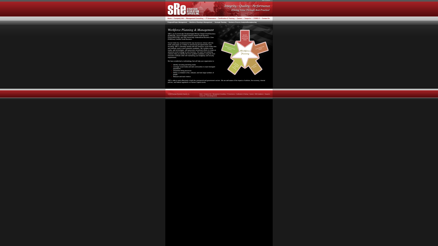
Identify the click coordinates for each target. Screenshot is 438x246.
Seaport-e (247, 18)
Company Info (179, 18)
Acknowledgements (212, 95)
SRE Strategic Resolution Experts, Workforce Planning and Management (183, 9)
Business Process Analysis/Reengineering (243, 22)
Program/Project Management (177, 22)
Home (170, 18)
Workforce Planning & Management (200, 22)
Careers (239, 18)
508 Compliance (259, 94)
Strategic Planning (220, 22)
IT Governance (211, 18)
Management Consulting (194, 18)
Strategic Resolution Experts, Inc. (181, 94)
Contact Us (266, 18)
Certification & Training (226, 18)
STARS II (256, 18)
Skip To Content (266, 0)
